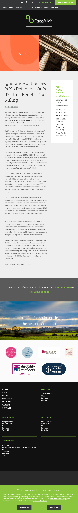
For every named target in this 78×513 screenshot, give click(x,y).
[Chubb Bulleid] (39, 21)
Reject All (54, 507)
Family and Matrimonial (61, 110)
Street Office (46, 417)
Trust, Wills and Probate (61, 134)
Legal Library (62, 96)
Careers (46, 7)
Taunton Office (8, 441)
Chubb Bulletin (60, 91)
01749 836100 (64, 287)
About (11, 7)
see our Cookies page (58, 499)
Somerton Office (8, 417)
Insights (38, 7)
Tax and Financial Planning (60, 127)
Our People (28, 7)
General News (62, 115)
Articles (59, 87)
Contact (54, 7)
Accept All (24, 507)
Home (5, 7)
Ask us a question (65, 2)
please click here (40, 501)
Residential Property (61, 119)
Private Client (62, 105)
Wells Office (45, 389)
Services (19, 7)
